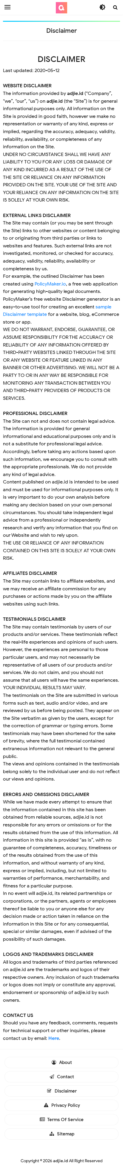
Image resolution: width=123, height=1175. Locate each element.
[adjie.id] (61, 7)
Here (53, 1038)
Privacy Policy (65, 1105)
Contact (65, 1076)
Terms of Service (65, 1119)
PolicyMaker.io (50, 284)
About (65, 1062)
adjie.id (60, 1160)
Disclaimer (65, 1091)
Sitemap (65, 1134)
